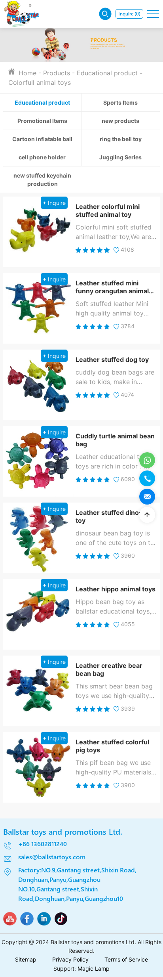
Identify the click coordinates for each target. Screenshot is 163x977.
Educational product (107, 73)
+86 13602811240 (42, 843)
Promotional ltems (42, 120)
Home (27, 73)
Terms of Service (126, 959)
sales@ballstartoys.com (51, 857)
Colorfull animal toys (39, 82)
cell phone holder (42, 157)
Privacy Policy (70, 959)
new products (120, 120)
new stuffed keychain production (42, 179)
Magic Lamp (94, 968)
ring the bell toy (121, 139)
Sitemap (25, 959)
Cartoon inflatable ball (42, 139)
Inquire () (129, 14)
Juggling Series (120, 157)
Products (56, 73)
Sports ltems (120, 102)
